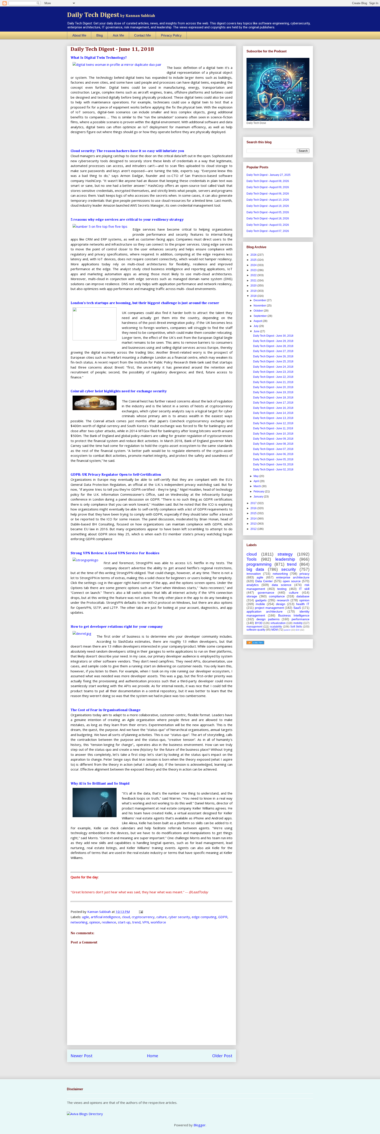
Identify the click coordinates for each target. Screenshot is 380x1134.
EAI (298, 630)
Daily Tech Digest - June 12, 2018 (273, 423)
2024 (253, 265)
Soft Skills (296, 626)
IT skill (304, 589)
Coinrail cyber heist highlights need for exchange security (119, 391)
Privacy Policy (171, 35)
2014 (253, 518)
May (256, 476)
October (259, 310)
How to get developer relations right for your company (117, 627)
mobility (298, 623)
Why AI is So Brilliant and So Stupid (100, 783)
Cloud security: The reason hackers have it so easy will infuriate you (127, 151)
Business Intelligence (293, 615)
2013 (253, 523)
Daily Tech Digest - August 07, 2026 (268, 231)
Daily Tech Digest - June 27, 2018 (273, 351)
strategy (285, 554)
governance (266, 592)
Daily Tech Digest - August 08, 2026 (268, 181)
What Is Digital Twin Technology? (99, 58)
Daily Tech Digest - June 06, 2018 (273, 454)
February (259, 491)
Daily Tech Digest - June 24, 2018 (273, 366)
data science (281, 585)
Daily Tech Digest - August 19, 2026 (268, 205)
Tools (252, 559)
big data (255, 569)
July (256, 326)
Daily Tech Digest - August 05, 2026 (268, 212)
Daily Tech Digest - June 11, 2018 (273, 428)
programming (259, 564)
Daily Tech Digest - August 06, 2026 (268, 193)
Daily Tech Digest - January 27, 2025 (268, 174)
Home (152, 1055)
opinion (94, 922)
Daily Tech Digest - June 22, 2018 (273, 376)
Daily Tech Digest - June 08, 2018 (273, 443)
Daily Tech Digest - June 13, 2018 (273, 418)
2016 (253, 508)
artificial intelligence (105, 917)
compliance (277, 596)
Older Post (222, 1055)
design (280, 604)
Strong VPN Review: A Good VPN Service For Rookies (115, 553)
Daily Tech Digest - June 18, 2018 (273, 397)
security (288, 569)
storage (252, 596)
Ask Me (118, 35)
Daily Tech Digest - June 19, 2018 (273, 392)
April (257, 481)
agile (85, 917)
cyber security (179, 917)
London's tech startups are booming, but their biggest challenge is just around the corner (145, 303)
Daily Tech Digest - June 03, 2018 (273, 464)
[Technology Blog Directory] (255, 643)
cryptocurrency (143, 917)
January (259, 496)
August (258, 321)
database (302, 596)
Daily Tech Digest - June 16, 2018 (273, 407)
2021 (253, 280)
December (260, 300)
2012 (253, 528)
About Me (79, 35)
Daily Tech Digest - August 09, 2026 (268, 187)
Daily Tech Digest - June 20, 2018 (273, 387)
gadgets (261, 600)
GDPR (222, 917)
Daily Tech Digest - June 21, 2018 (273, 382)
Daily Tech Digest (111, 15)
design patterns (268, 619)
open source (292, 581)
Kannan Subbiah (99, 911)
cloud (126, 917)
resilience (109, 922)
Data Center (264, 581)
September (260, 315)
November (260, 305)
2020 (253, 285)
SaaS (297, 607)
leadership (285, 559)
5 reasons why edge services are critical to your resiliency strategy (127, 220)
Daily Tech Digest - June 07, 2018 (273, 449)
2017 (253, 503)
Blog (99, 35)
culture (161, 917)
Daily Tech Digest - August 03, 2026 (268, 224)
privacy (304, 573)
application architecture (265, 611)
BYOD (259, 623)
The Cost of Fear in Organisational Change (106, 710)
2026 (253, 254)
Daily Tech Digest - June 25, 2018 (273, 361)
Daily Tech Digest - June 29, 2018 (273, 341)
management (254, 626)
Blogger (200, 1125)
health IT (302, 604)
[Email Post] (140, 911)
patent (287, 630)
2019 (253, 290)
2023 (253, 270)
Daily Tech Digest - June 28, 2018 (273, 346)
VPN (145, 922)
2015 (253, 513)
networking (79, 922)
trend (136, 922)
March (258, 486)
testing (282, 589)
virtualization (278, 623)
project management (269, 607)
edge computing (204, 917)
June (257, 331)
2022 (253, 275)
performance (300, 619)
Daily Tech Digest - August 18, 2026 (268, 218)
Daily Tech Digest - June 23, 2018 (273, 371)
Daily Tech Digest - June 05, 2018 (273, 459)
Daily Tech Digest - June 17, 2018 (273, 402)
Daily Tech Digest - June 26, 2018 (273, 356)
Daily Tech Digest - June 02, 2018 (273, 469)
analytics (253, 585)
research (283, 600)
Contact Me (142, 35)
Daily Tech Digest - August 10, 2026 (268, 199)
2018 (253, 295)
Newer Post (82, 1055)
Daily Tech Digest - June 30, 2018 (273, 335)
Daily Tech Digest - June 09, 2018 (273, 438)
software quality (256, 629)
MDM (274, 629)
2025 (253, 259)
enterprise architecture (292, 577)
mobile (260, 604)
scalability (276, 626)
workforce (158, 922)
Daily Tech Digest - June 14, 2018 (273, 413)
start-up (124, 922)
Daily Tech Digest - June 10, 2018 (273, 433)
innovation (254, 573)
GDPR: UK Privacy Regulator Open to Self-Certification (116, 475)
